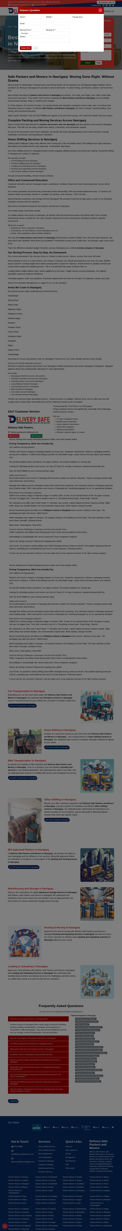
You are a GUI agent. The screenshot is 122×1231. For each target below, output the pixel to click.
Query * (23, 37)
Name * (23, 17)
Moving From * (26, 30)
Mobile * (49, 17)
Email (22, 24)
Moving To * (51, 30)
